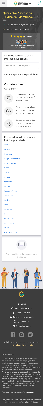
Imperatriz (8, 154)
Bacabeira (8, 209)
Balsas (6, 228)
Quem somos (23, 321)
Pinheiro (7, 214)
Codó (6, 205)
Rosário (7, 200)
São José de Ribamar (12, 159)
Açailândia (8, 182)
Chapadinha (9, 195)
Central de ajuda (23, 326)
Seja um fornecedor (23, 308)
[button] (39, 3)
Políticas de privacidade (23, 317)
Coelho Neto (9, 223)
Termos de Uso (29, 392)
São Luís (7, 145)
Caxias (6, 172)
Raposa (7, 186)
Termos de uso (23, 312)
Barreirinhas (9, 218)
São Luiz (7, 149)
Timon (6, 168)
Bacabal (7, 177)
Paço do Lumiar (10, 163)
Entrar (23, 304)
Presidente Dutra (10, 232)
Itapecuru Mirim (10, 191)
